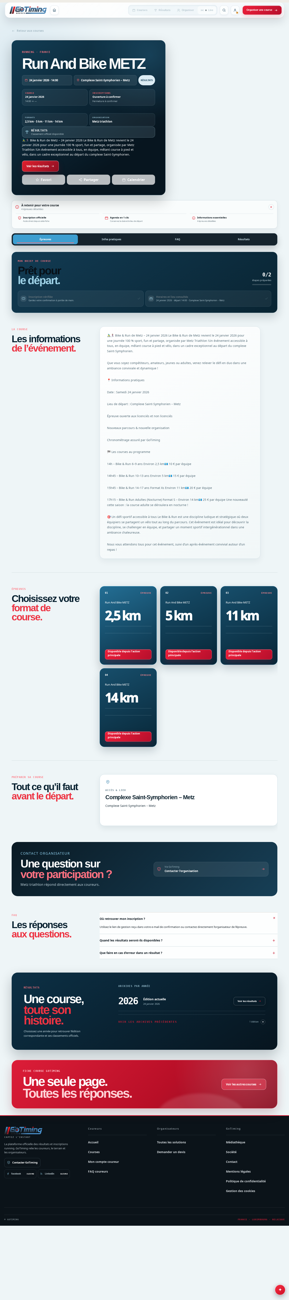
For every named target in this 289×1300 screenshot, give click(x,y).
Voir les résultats (37, 166)
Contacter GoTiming (25, 1162)
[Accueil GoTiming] (54, 10)
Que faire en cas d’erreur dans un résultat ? (187, 952)
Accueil (93, 1142)
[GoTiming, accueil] (28, 10)
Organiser (188, 10)
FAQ (177, 239)
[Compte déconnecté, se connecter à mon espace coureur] (235, 10)
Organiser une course (259, 9)
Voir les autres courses (241, 1084)
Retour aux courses (30, 31)
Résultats (165, 10)
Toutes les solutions (171, 1142)
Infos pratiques (111, 239)
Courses (142, 10)
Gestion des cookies (240, 1191)
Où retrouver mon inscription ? (188, 918)
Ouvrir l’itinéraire (116, 815)
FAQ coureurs (98, 1171)
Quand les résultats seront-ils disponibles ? (187, 940)
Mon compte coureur (103, 1162)
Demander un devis (171, 1152)
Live (210, 10)
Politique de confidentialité (246, 1181)
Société (231, 1152)
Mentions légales (238, 1171)
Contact (231, 1162)
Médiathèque (235, 1142)
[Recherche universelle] (224, 10)
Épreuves (45, 239)
